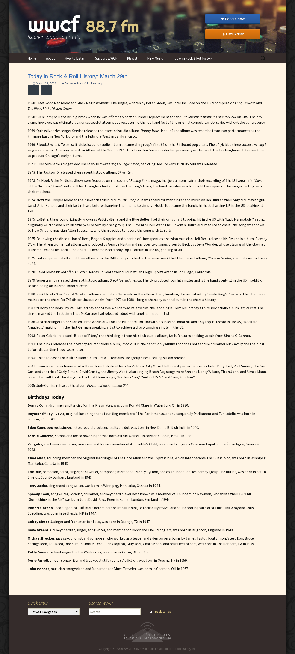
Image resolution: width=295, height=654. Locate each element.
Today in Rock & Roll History (193, 58)
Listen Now (235, 34)
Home (32, 58)
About (50, 58)
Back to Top (163, 611)
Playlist (132, 58)
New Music (155, 58)
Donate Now (235, 18)
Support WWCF (106, 58)
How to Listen (75, 58)
